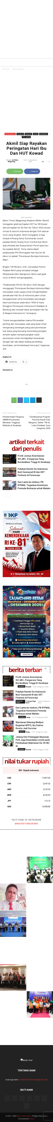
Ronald (28, 687)
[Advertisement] (26, 30)
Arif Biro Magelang (13, 160)
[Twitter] (26, 400)
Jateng (36, 134)
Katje (28, 717)
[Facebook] (20, 400)
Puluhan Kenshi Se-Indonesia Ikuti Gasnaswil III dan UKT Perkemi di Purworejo (33, 472)
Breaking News (18, 69)
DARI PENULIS (26, 448)
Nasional (28, 134)
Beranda (6, 69)
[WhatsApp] (14, 400)
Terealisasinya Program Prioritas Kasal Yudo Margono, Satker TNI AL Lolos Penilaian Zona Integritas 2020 (39, 423)
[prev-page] (4, 495)
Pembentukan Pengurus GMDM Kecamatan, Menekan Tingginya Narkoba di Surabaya (13, 421)
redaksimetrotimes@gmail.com (33, 1079)
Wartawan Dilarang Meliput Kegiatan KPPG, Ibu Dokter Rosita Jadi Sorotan (29, 725)
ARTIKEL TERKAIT (26, 441)
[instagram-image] (13, 843)
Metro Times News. (24, 1116)
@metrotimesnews (26, 823)
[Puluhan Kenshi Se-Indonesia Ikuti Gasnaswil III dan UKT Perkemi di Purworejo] (9, 472)
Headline (20, 134)
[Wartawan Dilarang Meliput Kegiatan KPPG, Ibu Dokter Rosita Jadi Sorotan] (8, 726)
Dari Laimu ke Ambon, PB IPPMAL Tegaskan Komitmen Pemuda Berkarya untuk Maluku (34, 485)
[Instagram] (15, 1098)
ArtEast (32, 1118)
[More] (44, 171)
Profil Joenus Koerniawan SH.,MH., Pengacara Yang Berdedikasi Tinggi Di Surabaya (34, 458)
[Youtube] (44, 1098)
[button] (4, 62)
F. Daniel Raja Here (31, 702)
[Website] (37, 1098)
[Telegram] (32, 400)
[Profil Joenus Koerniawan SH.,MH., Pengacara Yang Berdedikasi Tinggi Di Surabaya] (9, 459)
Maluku (22, 732)
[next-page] (8, 495)
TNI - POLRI (26, 137)
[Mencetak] (39, 400)
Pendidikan (43, 134)
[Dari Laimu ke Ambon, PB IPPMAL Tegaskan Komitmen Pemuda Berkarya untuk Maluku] (9, 485)
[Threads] (26, 1105)
